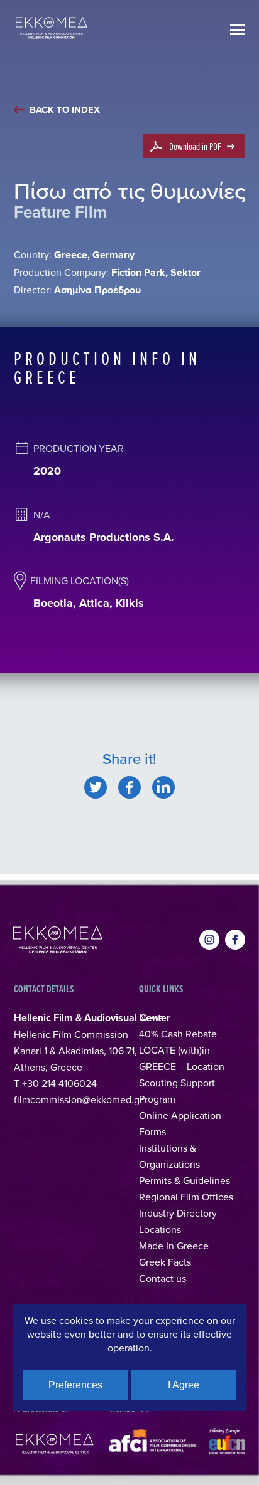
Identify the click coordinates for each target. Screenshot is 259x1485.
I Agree (183, 1385)
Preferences (75, 1385)
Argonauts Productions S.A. (103, 537)
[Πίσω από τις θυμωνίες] (95, 787)
